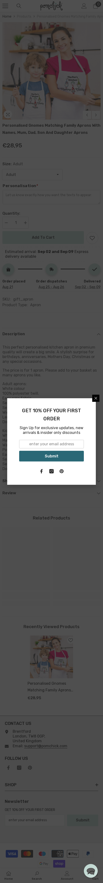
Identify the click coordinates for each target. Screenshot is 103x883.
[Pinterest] (62, 471)
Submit (51, 456)
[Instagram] (51, 471)
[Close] (95, 398)
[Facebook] (41, 471)
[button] (91, 871)
